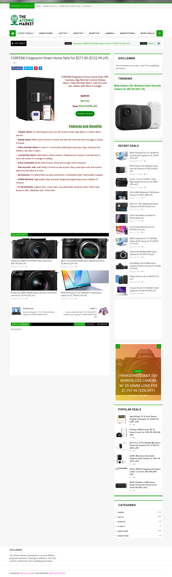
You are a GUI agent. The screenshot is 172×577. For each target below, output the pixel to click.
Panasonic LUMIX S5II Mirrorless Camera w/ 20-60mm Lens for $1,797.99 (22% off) (34, 294)
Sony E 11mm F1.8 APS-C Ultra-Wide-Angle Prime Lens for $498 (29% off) (143, 181)
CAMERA (109, 33)
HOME (38, 6)
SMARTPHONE (127, 33)
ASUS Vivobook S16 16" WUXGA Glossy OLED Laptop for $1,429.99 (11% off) (144, 241)
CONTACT (87, 6)
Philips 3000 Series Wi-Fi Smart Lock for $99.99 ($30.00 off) (145, 432)
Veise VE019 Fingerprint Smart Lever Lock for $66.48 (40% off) (145, 471)
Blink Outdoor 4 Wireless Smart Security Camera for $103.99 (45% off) (143, 485)
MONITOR (94, 33)
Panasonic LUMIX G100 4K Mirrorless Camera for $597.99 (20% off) (89, 43)
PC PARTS (121, 526)
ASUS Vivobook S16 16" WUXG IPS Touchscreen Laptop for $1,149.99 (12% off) (81, 294)
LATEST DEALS (25, 33)
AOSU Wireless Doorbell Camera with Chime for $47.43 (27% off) (145, 458)
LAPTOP (63, 33)
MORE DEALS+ (148, 33)
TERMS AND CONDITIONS (70, 6)
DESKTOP (78, 33)
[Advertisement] (114, 19)
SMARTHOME (45, 33)
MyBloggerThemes (57, 573)
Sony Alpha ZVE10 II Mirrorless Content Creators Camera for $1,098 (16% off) (145, 266)
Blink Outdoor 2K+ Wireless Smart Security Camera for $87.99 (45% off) (144, 168)
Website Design (27, 573)
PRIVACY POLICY (50, 6)
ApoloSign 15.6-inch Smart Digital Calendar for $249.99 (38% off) (144, 419)
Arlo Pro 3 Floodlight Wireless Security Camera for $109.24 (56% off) (145, 445)
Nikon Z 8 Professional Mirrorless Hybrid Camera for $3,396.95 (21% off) (83, 262)
